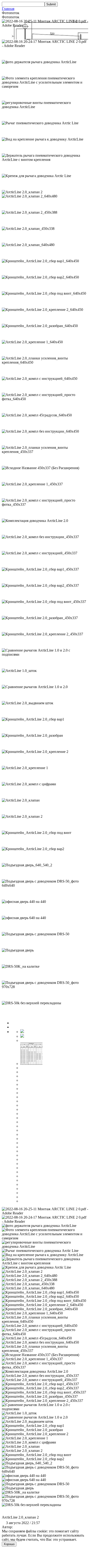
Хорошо (9, 1544)
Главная (8, 9)
